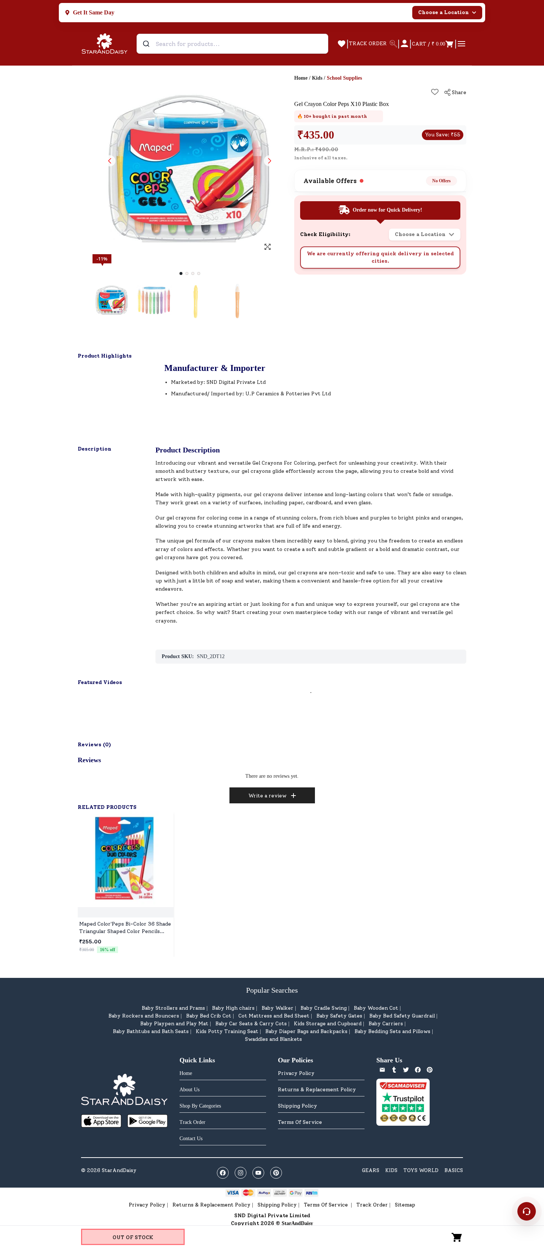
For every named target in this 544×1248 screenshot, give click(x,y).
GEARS (370, 1170)
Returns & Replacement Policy (317, 1089)
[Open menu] (461, 43)
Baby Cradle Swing (323, 1008)
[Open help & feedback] (527, 1211)
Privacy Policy (296, 1073)
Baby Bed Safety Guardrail (402, 1016)
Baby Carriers (386, 1023)
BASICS (453, 1170)
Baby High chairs (233, 1008)
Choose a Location (443, 12)
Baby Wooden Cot (376, 1008)
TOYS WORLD (421, 1170)
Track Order (372, 1205)
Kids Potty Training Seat (227, 1031)
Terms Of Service (300, 1122)
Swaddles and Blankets (273, 1039)
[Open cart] (457, 1237)
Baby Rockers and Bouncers (143, 1016)
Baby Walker (277, 1008)
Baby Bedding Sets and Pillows (392, 1031)
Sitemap (405, 1205)
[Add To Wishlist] (435, 92)
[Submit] (147, 44)
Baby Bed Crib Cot (208, 1016)
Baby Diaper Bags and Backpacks (306, 1031)
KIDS (391, 1170)
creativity (403, 463)
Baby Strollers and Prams (173, 1008)
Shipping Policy (297, 1106)
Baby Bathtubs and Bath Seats (151, 1031)
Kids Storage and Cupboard (328, 1023)
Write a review (267, 796)
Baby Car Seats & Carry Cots (251, 1023)
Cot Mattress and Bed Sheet (273, 1016)
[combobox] (232, 44)
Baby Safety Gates (339, 1016)
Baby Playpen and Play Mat (174, 1023)
